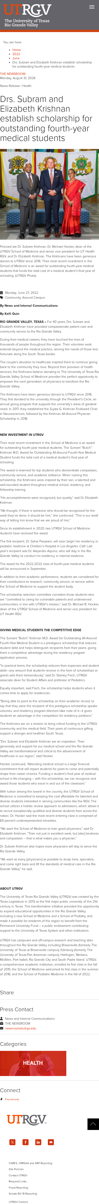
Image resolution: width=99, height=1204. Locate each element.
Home (16, 50)
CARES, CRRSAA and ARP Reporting (30, 1163)
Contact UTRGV (18, 1175)
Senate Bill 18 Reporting (23, 1193)
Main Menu (92, 7)
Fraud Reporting (18, 1187)
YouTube (51, 1142)
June (16, 58)
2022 (16, 54)
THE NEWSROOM (12, 74)
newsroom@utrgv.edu (20, 1028)
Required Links (18, 1181)
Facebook (12, 1100)
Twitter (12, 1142)
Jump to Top (93, 1124)
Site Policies (16, 1169)
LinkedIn (38, 1142)
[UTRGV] (49, 1129)
